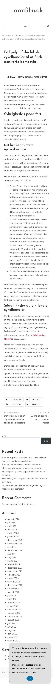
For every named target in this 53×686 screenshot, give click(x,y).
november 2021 (14, 609)
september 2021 (15, 616)
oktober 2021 (13, 613)
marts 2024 (13, 561)
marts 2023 (13, 578)
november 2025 (14, 543)
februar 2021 (13, 640)
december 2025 (14, 540)
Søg (4, 436)
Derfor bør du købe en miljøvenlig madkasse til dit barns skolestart (14, 419)
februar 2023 (13, 581)
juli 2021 (11, 623)
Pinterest (16, 404)
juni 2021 (11, 627)
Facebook (16, 400)
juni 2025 (11, 547)
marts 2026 (13, 533)
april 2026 (12, 529)
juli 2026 (11, 522)
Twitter (36, 400)
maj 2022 (11, 599)
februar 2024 (13, 564)
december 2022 (14, 585)
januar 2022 (13, 606)
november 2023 (14, 571)
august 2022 (13, 592)
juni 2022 (11, 595)
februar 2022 (13, 602)
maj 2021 (11, 630)
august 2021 (13, 620)
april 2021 (12, 633)
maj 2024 (11, 557)
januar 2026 (13, 536)
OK (30, 678)
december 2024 (14, 550)
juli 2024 (11, 554)
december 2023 (14, 568)
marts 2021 (13, 637)
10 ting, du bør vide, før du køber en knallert (40, 419)
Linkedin (36, 404)
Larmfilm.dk (26, 11)
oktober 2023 (13, 574)
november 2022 (14, 588)
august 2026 (13, 519)
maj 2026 (11, 526)
